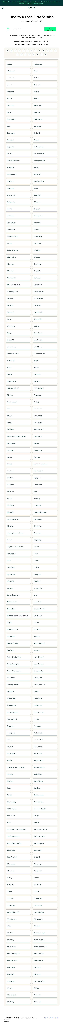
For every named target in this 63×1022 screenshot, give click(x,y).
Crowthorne (38, 298)
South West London (14, 843)
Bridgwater (11, 202)
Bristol (9, 209)
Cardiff (9, 243)
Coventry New (12, 292)
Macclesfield (11, 602)
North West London (14, 671)
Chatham (37, 250)
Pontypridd (11, 733)
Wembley (10, 940)
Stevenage (38, 864)
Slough (36, 816)
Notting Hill (38, 678)
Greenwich (38, 423)
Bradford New (39, 181)
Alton (36, 71)
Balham (36, 92)
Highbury (10, 478)
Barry (9, 112)
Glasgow (10, 416)
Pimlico (36, 719)
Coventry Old (39, 292)
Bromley (37, 209)
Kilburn (9, 540)
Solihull (36, 822)
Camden (37, 230)
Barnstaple (38, 105)
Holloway (10, 492)
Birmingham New (13, 161)
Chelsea (37, 257)
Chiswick (37, 271)
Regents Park (38, 760)
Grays (9, 423)
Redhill (9, 760)
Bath (9, 126)
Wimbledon (11, 981)
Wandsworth (11, 919)
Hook (35, 492)
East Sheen (38, 347)
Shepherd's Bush (40, 809)
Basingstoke (11, 119)
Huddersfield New (40, 512)
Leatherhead (11, 554)
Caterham (37, 243)
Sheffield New (39, 802)
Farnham (37, 381)
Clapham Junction (13, 285)
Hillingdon (10, 485)
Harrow (9, 457)
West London (38, 954)
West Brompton (39, 940)
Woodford (37, 995)
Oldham (36, 691)
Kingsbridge (38, 540)
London (9, 588)
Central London (12, 250)
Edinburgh (10, 361)
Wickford (37, 967)
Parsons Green (39, 712)
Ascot (9, 85)
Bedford (37, 133)
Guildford (10, 429)
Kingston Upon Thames (15, 547)
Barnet (36, 99)
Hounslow (37, 505)
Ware (9, 926)
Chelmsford (11, 257)
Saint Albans (38, 781)
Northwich (11, 678)
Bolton (36, 167)
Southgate (11, 850)
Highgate (37, 478)
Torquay (10, 898)
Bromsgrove (38, 216)
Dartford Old (38, 312)
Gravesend (38, 416)
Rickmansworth (39, 767)
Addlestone (38, 64)
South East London (40, 829)
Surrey (9, 878)
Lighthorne (11, 574)
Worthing (10, 1002)
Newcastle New (13, 643)
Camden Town (12, 236)
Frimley (36, 402)
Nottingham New (13, 685)
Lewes (36, 560)
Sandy (9, 795)
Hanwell (36, 443)
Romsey (10, 774)
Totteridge (11, 905)
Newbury (37, 636)
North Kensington (13, 664)
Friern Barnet (12, 402)
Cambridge (11, 230)
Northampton (39, 671)
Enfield (36, 361)
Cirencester (11, 278)
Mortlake (37, 629)
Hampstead (11, 443)
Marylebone (38, 616)
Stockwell (10, 871)
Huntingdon (38, 519)
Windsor (10, 988)
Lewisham (10, 567)
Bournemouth (12, 174)
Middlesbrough (12, 629)
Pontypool (37, 726)
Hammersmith (39, 429)
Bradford (10, 181)
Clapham (37, 278)
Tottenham (38, 898)
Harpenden (38, 450)
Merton (36, 623)
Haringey (10, 450)
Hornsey (37, 498)
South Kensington (13, 836)
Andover (37, 78)
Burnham (37, 223)
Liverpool (37, 574)
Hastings (37, 457)
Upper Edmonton (13, 912)
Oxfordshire (11, 705)
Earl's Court (38, 333)
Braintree (10, 188)
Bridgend (37, 195)
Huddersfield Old (13, 519)
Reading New (11, 754)
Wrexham (37, 1002)
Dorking (36, 326)
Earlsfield (10, 340)
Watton (10, 933)
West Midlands (12, 960)
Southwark (38, 850)
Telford (9, 891)
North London (39, 664)
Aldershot (10, 71)
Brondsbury (11, 223)
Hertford (10, 471)
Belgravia (10, 147)
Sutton (36, 878)
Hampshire (37, 436)
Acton (9, 64)
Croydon (10, 305)
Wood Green (11, 995)
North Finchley (39, 657)
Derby (9, 319)
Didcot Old (37, 319)
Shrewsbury (11, 816)
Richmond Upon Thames (15, 767)
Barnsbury (10, 105)
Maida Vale (37, 602)
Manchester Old (39, 609)
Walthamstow (39, 912)
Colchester (38, 285)
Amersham (11, 78)
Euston (36, 367)
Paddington (38, 705)
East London (11, 347)
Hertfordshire (39, 471)
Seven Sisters (39, 795)
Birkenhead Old (39, 154)
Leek (9, 560)
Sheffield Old (11, 809)
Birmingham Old (39, 161)
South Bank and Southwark (16, 829)
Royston (10, 781)
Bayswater (11, 133)
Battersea (37, 126)
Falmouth (37, 374)
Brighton (37, 202)
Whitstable (11, 967)
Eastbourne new (13, 354)
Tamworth (37, 885)
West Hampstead (40, 947)
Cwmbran (37, 305)
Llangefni (37, 581)
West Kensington (13, 954)
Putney (9, 740)
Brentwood (11, 195)
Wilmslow (37, 974)
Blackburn (10, 167)
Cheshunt (37, 264)
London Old (38, 588)
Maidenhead (11, 609)
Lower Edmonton (13, 595)
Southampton (39, 843)
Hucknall (10, 512)
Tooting (36, 891)
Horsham (10, 505)
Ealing (9, 333)
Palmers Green (12, 712)
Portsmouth (38, 733)
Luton (36, 595)
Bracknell (37, 174)
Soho (9, 822)
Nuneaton (10, 691)
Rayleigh (10, 747)
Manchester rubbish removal (17, 616)
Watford (37, 926)
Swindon (10, 885)
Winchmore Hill (39, 981)
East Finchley (38, 340)
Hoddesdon (38, 485)
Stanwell (37, 857)
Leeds (36, 554)
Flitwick (10, 395)
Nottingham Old (39, 685)
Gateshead (38, 409)
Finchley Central (13, 388)
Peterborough (12, 719)
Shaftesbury (11, 802)
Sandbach (37, 788)
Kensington (38, 526)
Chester (10, 271)
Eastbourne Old (39, 354)
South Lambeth (39, 836)
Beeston (10, 140)
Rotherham (38, 774)
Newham (10, 650)
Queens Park (38, 740)
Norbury (37, 650)
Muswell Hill (11, 636)
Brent (36, 188)
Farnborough (11, 381)
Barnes (9, 99)
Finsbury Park (38, 388)
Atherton (10, 92)
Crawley (10, 298)
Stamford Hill (11, 857)
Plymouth (10, 726)
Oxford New (11, 698)
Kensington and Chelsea (15, 533)
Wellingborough (39, 933)
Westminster (38, 960)
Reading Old (38, 754)
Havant (9, 464)
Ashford (37, 85)
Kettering (37, 533)
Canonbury (38, 236)
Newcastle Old (39, 643)
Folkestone (38, 395)
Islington (10, 526)
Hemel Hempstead (40, 464)
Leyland (36, 567)
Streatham (38, 871)
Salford (9, 788)
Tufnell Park (38, 905)
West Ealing (11, 947)
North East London (14, 657)
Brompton (10, 216)
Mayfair (9, 623)
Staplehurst (11, 864)
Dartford (10, 312)
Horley (9, 498)
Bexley (9, 154)
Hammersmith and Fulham (16, 436)
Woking (36, 988)
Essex (9, 367)
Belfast (36, 140)
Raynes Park (38, 747)
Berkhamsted (38, 147)
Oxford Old (38, 698)
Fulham (9, 409)
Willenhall (10, 974)
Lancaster (37, 547)
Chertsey (10, 264)
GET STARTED (50, 29)
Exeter (9, 374)
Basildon (37, 112)
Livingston (10, 581)
